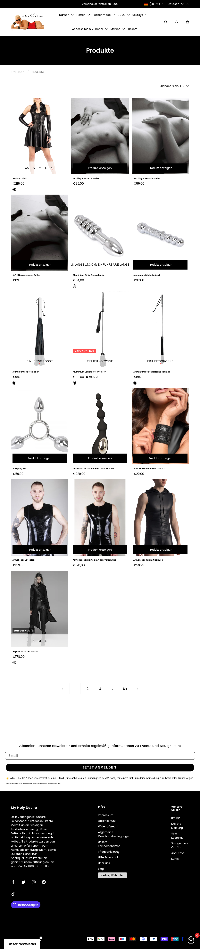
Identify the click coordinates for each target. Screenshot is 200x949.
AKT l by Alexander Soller (86, 178)
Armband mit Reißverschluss (149, 468)
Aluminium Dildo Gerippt (146, 275)
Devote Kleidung (177, 826)
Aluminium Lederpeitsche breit (89, 372)
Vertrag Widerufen (112, 875)
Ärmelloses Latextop (23, 560)
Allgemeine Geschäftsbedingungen (114, 834)
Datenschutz (107, 821)
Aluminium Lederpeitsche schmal (151, 372)
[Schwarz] (14, 189)
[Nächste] (137, 688)
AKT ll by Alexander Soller (146, 178)
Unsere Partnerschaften (109, 844)
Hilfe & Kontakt (108, 857)
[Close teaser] (41, 938)
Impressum (105, 815)
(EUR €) (154, 4)
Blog (101, 869)
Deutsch (173, 4)
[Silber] (74, 286)
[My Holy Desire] (27, 22)
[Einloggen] (176, 21)
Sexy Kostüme (177, 836)
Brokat (175, 818)
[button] (187, 21)
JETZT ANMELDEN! (100, 767)
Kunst (175, 859)
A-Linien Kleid (19, 178)
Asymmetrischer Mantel (25, 651)
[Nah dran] (187, 3)
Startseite (17, 72)
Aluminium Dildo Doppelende (88, 275)
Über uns (104, 863)
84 (125, 688)
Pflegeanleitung (109, 852)
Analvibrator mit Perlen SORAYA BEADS (93, 468)
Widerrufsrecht (108, 826)
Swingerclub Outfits (179, 845)
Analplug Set (19, 468)
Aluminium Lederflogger (25, 372)
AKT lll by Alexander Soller (26, 275)
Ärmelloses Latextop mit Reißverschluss (94, 560)
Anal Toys (177, 853)
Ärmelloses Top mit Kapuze (148, 560)
